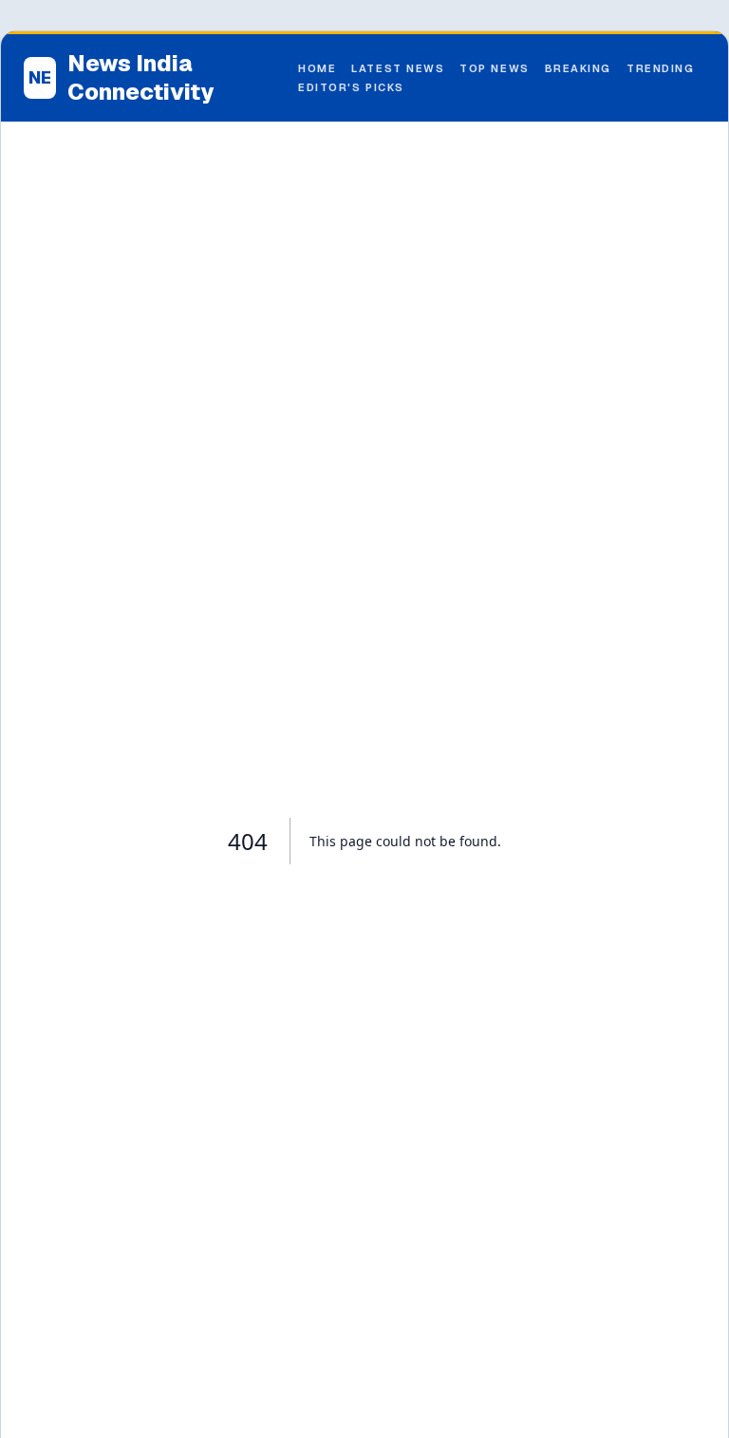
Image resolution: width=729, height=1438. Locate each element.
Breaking (578, 68)
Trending (660, 68)
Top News (494, 68)
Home (317, 68)
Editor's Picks (351, 87)
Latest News (397, 68)
